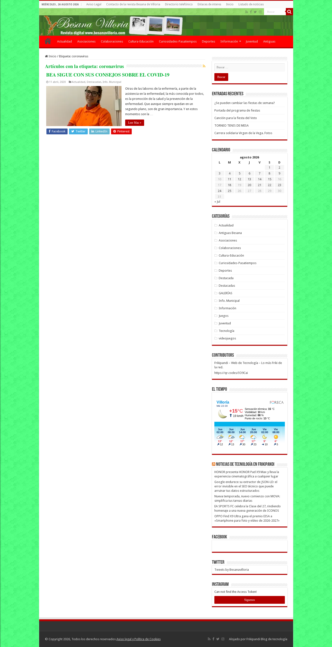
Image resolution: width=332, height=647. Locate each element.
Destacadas (94, 82)
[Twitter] (255, 12)
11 (229, 179)
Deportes (208, 41)
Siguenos (249, 600)
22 (269, 185)
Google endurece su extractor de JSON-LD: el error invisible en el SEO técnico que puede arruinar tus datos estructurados (245, 486)
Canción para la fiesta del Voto (235, 118)
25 (229, 191)
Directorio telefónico (179, 4)
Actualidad (64, 41)
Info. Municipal (112, 82)
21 (259, 185)
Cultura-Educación (141, 41)
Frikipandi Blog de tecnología (266, 639)
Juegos (223, 316)
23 (279, 185)
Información (229, 41)
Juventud (252, 41)
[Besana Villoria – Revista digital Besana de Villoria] (166, 22)
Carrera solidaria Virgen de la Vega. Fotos (243, 133)
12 (239, 179)
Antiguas (269, 41)
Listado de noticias (251, 4)
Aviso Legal (93, 4)
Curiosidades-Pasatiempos (178, 41)
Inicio (230, 4)
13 (249, 179)
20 (249, 185)
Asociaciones (86, 41)
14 (259, 179)
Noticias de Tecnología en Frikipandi (245, 464)
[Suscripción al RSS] (204, 66)
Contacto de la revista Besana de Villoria (133, 4)
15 (269, 179)
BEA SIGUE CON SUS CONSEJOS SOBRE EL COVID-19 (107, 74)
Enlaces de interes (209, 4)
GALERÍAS (225, 293)
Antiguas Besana (230, 233)
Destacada (226, 278)
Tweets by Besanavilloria (231, 569)
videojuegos (227, 338)
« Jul (217, 201)
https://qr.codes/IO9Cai (231, 373)
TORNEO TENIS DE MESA (231, 125)
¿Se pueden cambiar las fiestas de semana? (244, 103)
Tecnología (226, 331)
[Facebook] (250, 12)
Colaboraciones (112, 41)
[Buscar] (289, 11)
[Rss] (246, 12)
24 (219, 191)
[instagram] (260, 12)
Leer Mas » (134, 122)
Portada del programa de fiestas (237, 110)
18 (229, 185)
